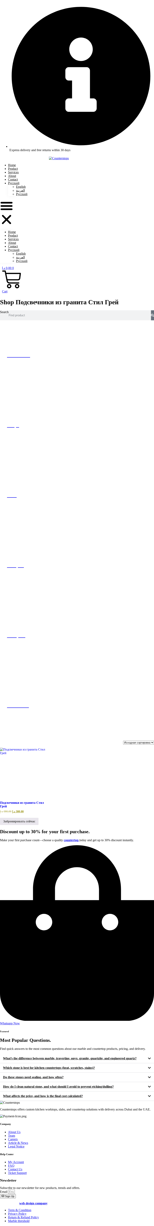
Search (4, 312)
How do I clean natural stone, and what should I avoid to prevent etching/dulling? (58, 1086)
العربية (20, 190)
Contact (13, 246)
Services (13, 239)
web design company (33, 1203)
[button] (6, 213)
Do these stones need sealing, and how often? (33, 1077)
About (12, 242)
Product (13, 235)
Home (12, 232)
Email (4, 1191)
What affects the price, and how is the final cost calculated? (43, 1096)
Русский (13, 183)
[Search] (152, 315)
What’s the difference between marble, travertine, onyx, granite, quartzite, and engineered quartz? (70, 1058)
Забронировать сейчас (19, 821)
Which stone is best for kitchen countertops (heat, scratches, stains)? (49, 1067)
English (21, 186)
